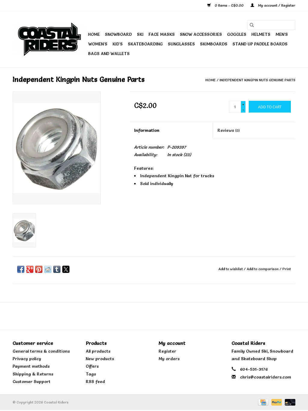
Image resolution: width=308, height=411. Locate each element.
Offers (92, 366)
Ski (140, 34)
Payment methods (31, 366)
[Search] (251, 25)
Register (167, 351)
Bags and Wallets (109, 53)
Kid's (117, 44)
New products (100, 358)
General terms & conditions (41, 351)
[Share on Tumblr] (56, 269)
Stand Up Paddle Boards (260, 44)
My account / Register (276, 5)
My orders (169, 358)
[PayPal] (276, 401)
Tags (91, 374)
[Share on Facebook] (20, 269)
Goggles (236, 34)
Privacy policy (27, 358)
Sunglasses (181, 44)
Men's (282, 34)
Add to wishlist (231, 269)
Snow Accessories (201, 34)
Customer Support (32, 381)
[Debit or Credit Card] (289, 401)
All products (98, 351)
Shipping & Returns (33, 374)
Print (286, 269)
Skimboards (213, 44)
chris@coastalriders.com (265, 377)
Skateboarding (145, 44)
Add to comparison (263, 269)
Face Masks (162, 34)
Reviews (228, 130)
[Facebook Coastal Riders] (148, 316)
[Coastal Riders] (49, 39)
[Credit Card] (262, 401)
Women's (97, 44)
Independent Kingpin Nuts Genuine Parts (257, 80)
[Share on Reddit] (47, 269)
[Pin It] (38, 269)
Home (94, 34)
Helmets (260, 34)
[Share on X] (65, 269)
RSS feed (95, 381)
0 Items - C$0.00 (229, 5)
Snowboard (118, 34)
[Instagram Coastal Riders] (159, 316)
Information (146, 130)
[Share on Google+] (29, 269)
